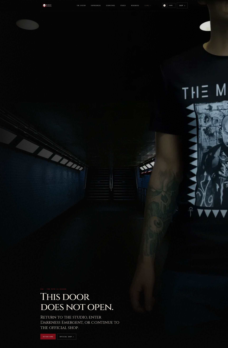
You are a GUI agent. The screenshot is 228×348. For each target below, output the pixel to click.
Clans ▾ (148, 5)
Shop (182, 5)
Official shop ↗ (67, 337)
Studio (123, 5)
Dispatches (110, 5)
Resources (135, 5)
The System (81, 5)
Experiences (96, 5)
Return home (48, 337)
